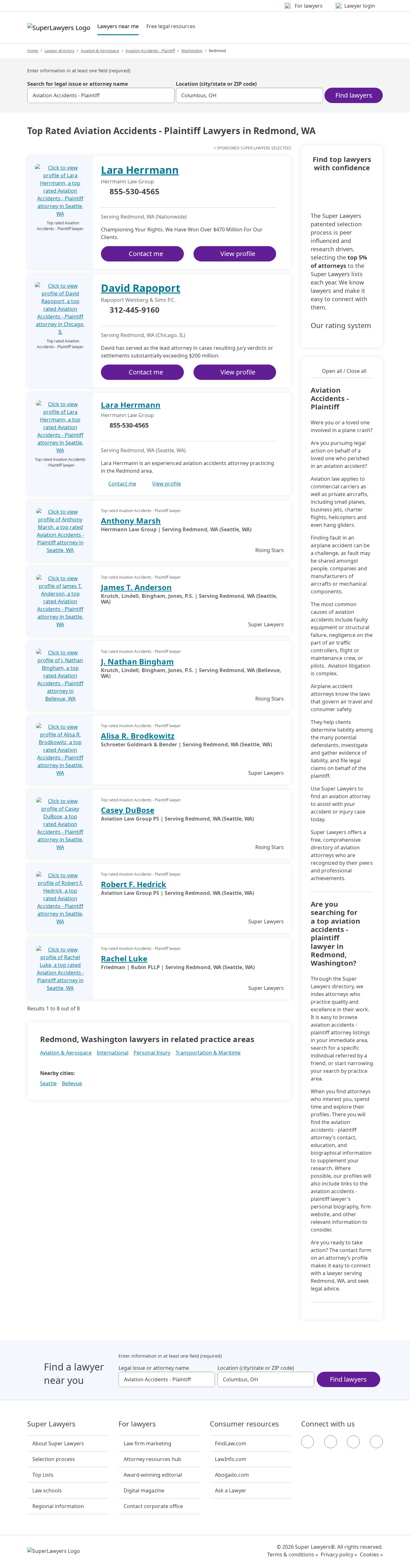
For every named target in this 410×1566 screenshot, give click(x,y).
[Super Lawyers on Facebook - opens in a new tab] (307, 1441)
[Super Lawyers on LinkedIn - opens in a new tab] (376, 1441)
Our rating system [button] (341, 325)
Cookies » (371, 1554)
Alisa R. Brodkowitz (138, 735)
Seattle (48, 1083)
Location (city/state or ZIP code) (216, 83)
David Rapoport (140, 288)
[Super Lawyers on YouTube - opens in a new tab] (353, 1441)
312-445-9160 (135, 310)
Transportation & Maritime (208, 1052)
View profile (237, 253)
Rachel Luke (124, 958)
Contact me (146, 253)
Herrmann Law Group (127, 181)
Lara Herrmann (140, 170)
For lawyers (137, 1423)
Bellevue (72, 1083)
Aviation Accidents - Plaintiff (150, 50)
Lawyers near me (118, 26)
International (112, 1052)
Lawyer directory (59, 50)
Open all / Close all (344, 370)
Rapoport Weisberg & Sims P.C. (138, 300)
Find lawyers (353, 95)
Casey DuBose (127, 810)
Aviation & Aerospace (100, 50)
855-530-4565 (135, 192)
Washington (191, 50)
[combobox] (101, 95)
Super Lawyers (51, 1423)
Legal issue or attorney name (154, 1367)
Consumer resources (244, 1423)
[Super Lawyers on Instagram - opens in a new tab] (330, 1441)
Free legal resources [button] (170, 26)
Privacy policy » (339, 1554)
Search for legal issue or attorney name (77, 83)
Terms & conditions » (292, 1554)
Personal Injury (152, 1052)
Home (32, 50)
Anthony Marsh (131, 520)
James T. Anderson (136, 587)
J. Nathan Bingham (137, 661)
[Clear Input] (167, 95)
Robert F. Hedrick (133, 884)
